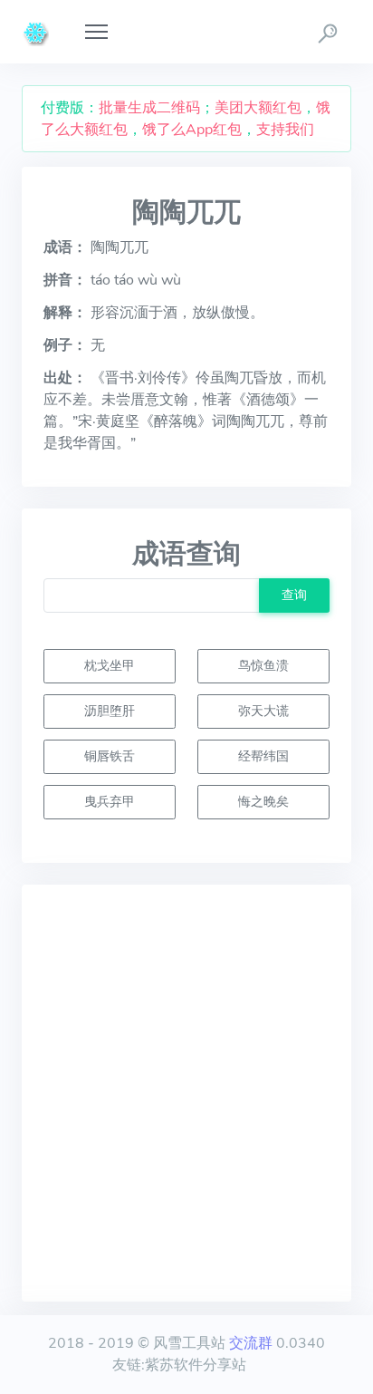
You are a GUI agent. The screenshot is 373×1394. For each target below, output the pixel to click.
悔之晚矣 (263, 801)
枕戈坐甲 (109, 665)
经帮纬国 (263, 756)
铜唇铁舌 (109, 756)
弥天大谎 (263, 711)
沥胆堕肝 (109, 711)
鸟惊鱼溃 (263, 665)
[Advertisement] (186, 1093)
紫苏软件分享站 (195, 1365)
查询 (294, 595)
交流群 (251, 1343)
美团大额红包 (258, 108)
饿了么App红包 (192, 130)
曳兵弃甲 (109, 801)
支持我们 (285, 130)
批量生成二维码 (149, 108)
